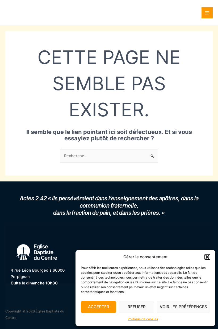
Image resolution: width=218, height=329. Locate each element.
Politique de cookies (143, 319)
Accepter (98, 306)
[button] (207, 257)
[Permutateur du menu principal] (207, 12)
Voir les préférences (183, 306)
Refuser (137, 306)
